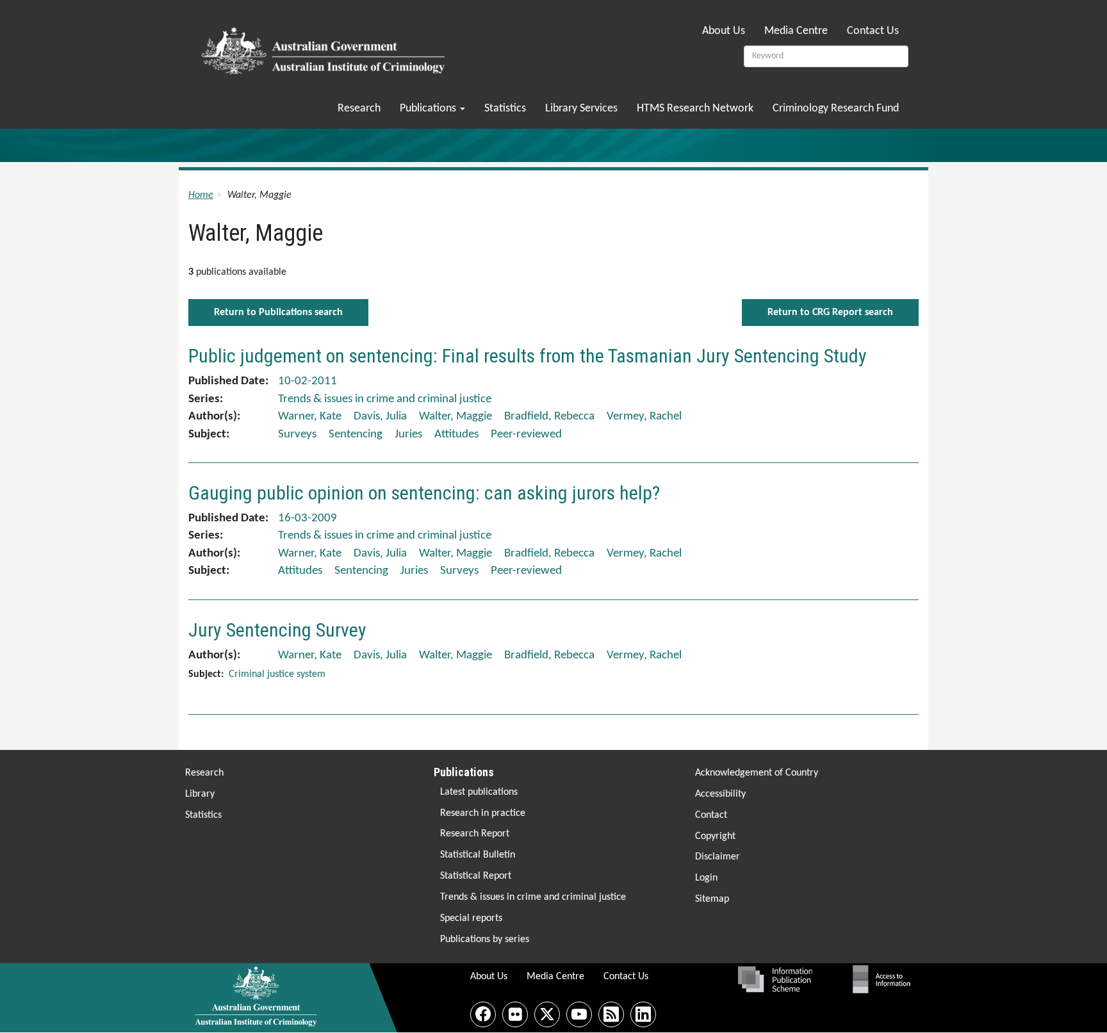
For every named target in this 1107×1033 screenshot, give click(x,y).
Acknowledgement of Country (756, 773)
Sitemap (712, 899)
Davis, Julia (380, 417)
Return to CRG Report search (830, 312)
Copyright (715, 836)
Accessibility (720, 794)
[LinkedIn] (643, 1014)
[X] (547, 1014)
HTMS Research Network (695, 108)
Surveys (297, 434)
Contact (711, 815)
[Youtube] (579, 1014)
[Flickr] (515, 1014)
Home (200, 195)
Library (200, 794)
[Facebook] (483, 1014)
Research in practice (482, 813)
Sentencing (355, 434)
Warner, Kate (309, 417)
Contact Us (873, 31)
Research (359, 108)
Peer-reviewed (526, 434)
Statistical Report (475, 876)
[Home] (325, 47)
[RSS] (611, 1014)
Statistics (505, 108)
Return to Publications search (278, 312)
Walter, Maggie (455, 417)
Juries (408, 434)
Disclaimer (717, 857)
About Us (723, 31)
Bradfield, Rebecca (549, 417)
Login (706, 878)
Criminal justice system (277, 674)
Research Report (474, 834)
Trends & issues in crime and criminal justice (533, 897)
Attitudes (456, 434)
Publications (429, 108)
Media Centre (796, 31)
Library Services (581, 108)
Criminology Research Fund (836, 108)
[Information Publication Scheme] (774, 979)
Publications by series (484, 939)
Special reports (471, 918)
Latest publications (479, 792)
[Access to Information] (885, 979)
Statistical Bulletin (477, 855)
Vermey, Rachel (644, 417)
